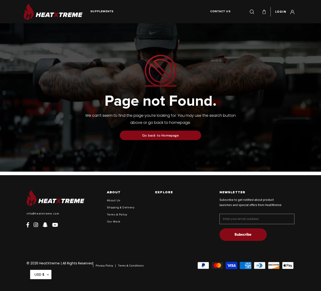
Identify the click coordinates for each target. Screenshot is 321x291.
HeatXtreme (49, 263)
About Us (114, 200)
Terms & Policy (117, 214)
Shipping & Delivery (120, 207)
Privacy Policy (104, 265)
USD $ (40, 274)
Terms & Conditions (131, 265)
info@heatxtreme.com (43, 213)
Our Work (113, 221)
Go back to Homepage (160, 135)
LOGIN (284, 11)
